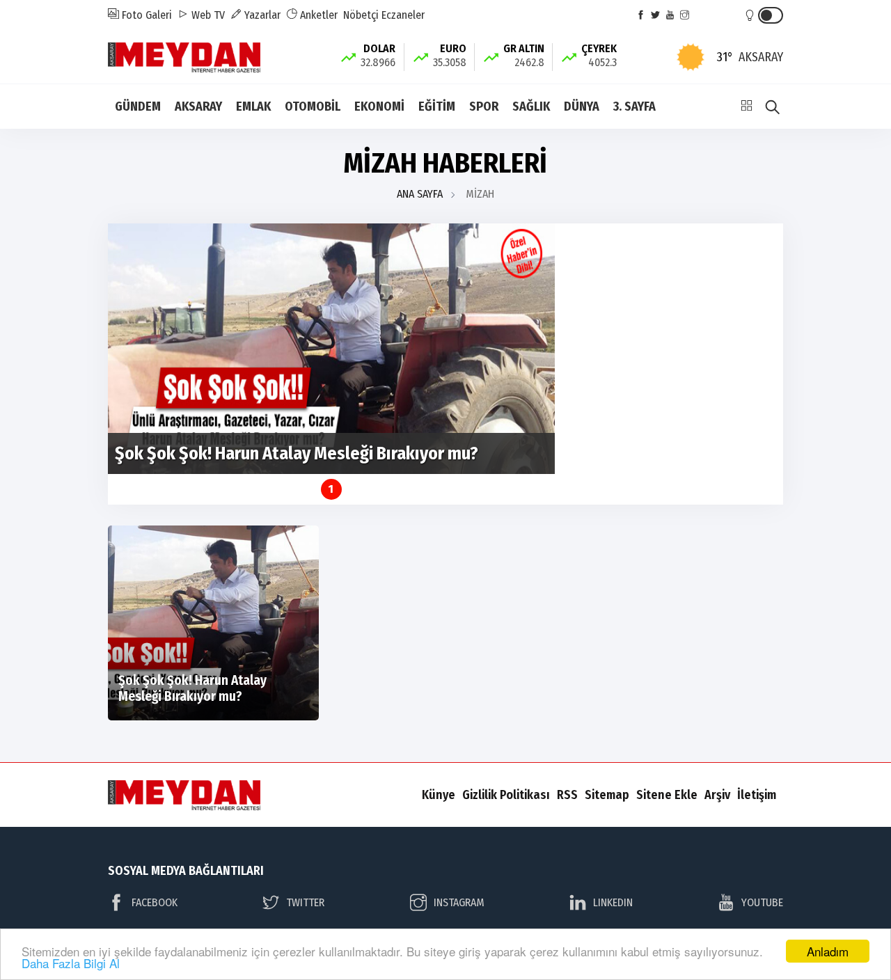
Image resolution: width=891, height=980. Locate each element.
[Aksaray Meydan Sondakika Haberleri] (184, 56)
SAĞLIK (531, 106)
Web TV (207, 15)
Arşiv (717, 795)
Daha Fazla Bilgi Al (71, 963)
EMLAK (253, 106)
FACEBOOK (155, 902)
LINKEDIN (613, 902)
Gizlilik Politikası (506, 795)
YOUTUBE (762, 902)
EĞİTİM (436, 106)
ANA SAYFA (420, 193)
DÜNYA (581, 106)
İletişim (756, 795)
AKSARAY (198, 106)
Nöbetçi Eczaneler (384, 15)
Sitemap (607, 795)
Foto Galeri (145, 15)
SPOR (483, 106)
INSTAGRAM (459, 902)
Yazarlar (261, 15)
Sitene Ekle (666, 795)
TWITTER (305, 902)
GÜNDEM (138, 106)
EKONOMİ (379, 106)
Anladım (828, 951)
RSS (567, 795)
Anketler (317, 15)
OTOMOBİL (312, 106)
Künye (438, 795)
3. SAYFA (634, 106)
